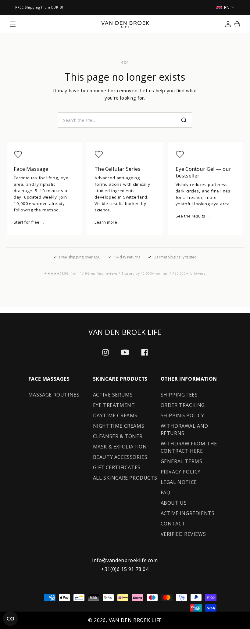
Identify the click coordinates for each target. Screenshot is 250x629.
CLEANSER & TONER (118, 436)
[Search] (184, 120)
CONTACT (173, 523)
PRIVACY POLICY (181, 471)
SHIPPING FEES (179, 394)
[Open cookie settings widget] (10, 618)
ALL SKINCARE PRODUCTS (125, 477)
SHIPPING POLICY (182, 415)
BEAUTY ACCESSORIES (120, 457)
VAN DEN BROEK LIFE (135, 620)
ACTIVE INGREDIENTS (188, 513)
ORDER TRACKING (183, 405)
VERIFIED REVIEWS (183, 534)
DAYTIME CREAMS (115, 415)
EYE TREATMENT (114, 405)
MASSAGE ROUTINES (54, 394)
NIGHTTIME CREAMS (119, 425)
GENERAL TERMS (181, 461)
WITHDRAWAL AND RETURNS (184, 429)
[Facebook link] (144, 352)
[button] (13, 24)
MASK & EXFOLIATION (120, 446)
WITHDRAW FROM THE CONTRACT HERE (189, 447)
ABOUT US (174, 502)
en (227, 7)
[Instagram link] (105, 352)
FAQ (165, 492)
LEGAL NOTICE (179, 482)
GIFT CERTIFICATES (117, 467)
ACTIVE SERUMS (113, 394)
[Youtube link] (125, 352)
